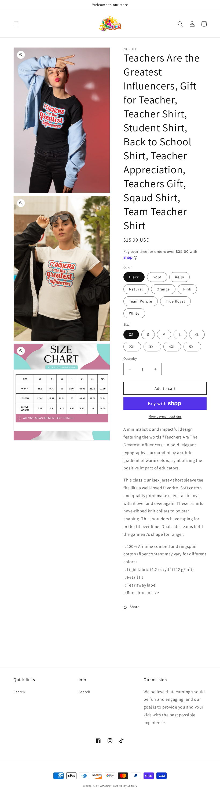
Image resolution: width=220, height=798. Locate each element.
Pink (187, 289)
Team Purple (140, 301)
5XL (192, 346)
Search (19, 691)
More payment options (165, 416)
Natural (136, 289)
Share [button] (135, 606)
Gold (157, 277)
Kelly (179, 277)
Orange (163, 289)
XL (197, 334)
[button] (16, 24)
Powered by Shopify (124, 786)
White (134, 313)
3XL (152, 346)
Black (134, 277)
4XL (172, 346)
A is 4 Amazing (102, 786)
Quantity (130, 358)
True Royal (175, 301)
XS (131, 334)
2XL (132, 346)
